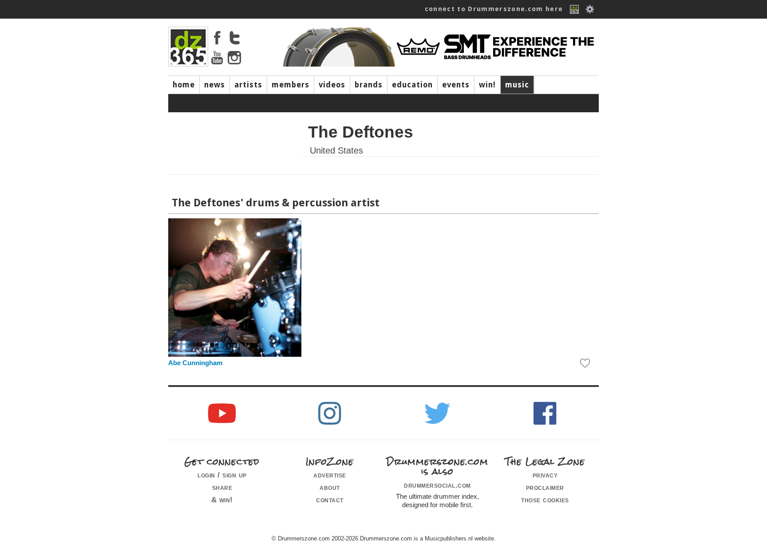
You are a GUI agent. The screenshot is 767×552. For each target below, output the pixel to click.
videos (332, 84)
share (222, 487)
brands (369, 84)
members (290, 84)
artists (248, 84)
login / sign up (222, 474)
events (456, 84)
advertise (329, 474)
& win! (222, 499)
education (412, 84)
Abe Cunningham (195, 363)
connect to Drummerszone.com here (494, 9)
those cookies (545, 499)
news (214, 84)
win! (487, 84)
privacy (545, 474)
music (517, 84)
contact (330, 499)
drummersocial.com (437, 485)
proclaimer (545, 487)
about (330, 487)
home (184, 84)
